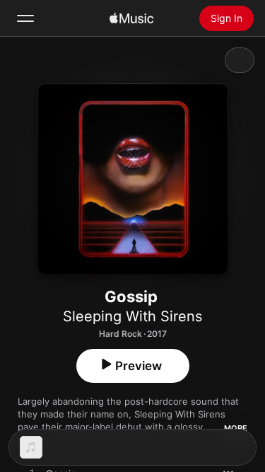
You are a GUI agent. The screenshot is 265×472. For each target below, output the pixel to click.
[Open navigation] (25, 18)
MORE (235, 428)
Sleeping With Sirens (132, 316)
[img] (131, 18)
